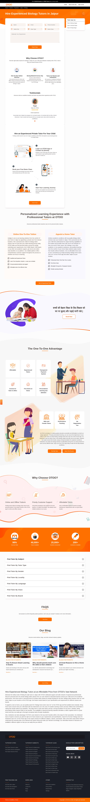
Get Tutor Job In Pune (10, 788)
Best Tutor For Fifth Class (51, 757)
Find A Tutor (35, 47)
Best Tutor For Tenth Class (51, 768)
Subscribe (81, 748)
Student (11, 7)
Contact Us (27, 786)
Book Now (69, 316)
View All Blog (45, 683)
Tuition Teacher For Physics (31, 753)
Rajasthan (16, 7)
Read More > (8, 672)
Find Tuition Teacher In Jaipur (11, 747)
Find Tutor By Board (15, 596)
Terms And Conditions (50, 784)
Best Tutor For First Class (51, 749)
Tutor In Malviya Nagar (72, 23)
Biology (26, 7)
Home (6, 7)
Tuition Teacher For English (31, 751)
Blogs (26, 788)
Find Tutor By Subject (15, 559)
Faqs (26, 790)
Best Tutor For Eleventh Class (52, 770)
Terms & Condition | (10, 800)
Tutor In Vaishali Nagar (72, 25)
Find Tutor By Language (16, 583)
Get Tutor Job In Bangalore (11, 786)
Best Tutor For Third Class (51, 753)
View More (45, 619)
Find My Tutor (54, 451)
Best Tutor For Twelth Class (52, 772)
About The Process (69, 451)
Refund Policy (49, 788)
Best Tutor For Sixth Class (51, 760)
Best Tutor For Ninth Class (51, 766)
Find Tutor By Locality (15, 577)
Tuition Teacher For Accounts (31, 762)
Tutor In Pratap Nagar (72, 27)
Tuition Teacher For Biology (31, 760)
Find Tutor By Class (15, 590)
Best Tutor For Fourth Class (52, 755)
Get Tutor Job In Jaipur (10, 784)
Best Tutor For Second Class (52, 751)
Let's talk (1, 402)
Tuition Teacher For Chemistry (32, 757)
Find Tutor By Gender (15, 571)
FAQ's (16, 800)
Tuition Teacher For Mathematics (32, 747)
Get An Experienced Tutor (45, 283)
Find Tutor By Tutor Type (16, 565)
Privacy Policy (49, 786)
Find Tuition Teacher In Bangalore (12, 749)
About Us (27, 784)
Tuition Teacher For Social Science (33, 755)
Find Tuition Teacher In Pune (11, 751)
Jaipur (21, 7)
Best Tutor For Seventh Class (52, 762)
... (23, 669)
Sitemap (47, 790)
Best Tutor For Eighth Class (52, 764)
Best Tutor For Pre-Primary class (53, 747)
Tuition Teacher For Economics (32, 764)
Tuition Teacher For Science (31, 749)
